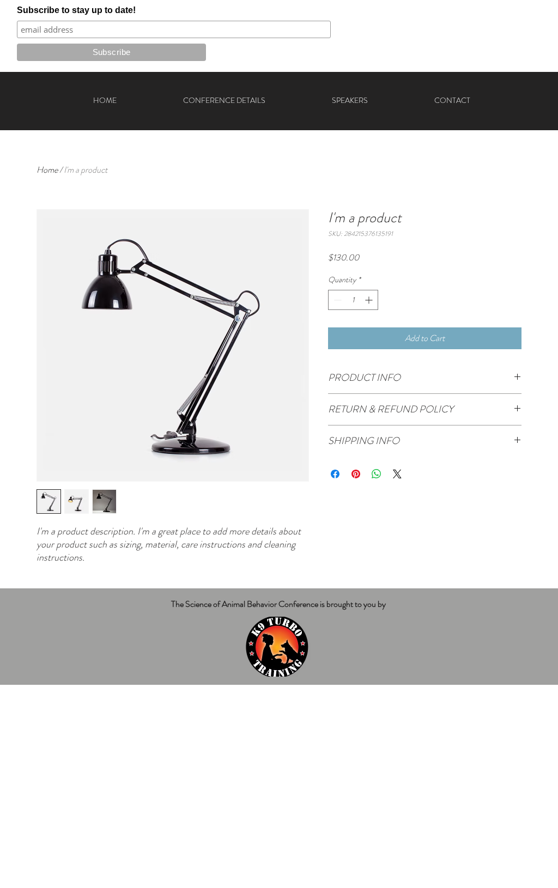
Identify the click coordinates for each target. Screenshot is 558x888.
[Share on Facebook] (335, 474)
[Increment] (370, 299)
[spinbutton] (353, 299)
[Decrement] (336, 299)
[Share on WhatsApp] (376, 474)
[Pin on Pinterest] (355, 474)
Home (47, 169)
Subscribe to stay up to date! (76, 10)
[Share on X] (397, 474)
